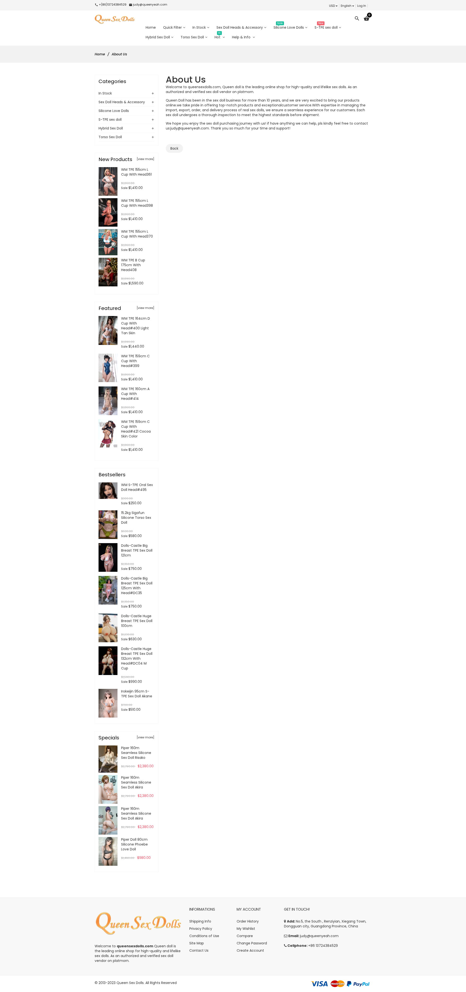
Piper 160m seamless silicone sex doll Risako (136, 752)
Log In (361, 6)
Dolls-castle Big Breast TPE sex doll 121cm (136, 550)
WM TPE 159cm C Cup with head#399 (135, 361)
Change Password (252, 943)
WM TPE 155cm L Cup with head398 (137, 203)
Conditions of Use (204, 935)
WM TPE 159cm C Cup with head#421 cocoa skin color (136, 429)
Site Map (196, 943)
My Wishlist (246, 928)
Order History (248, 921)
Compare (245, 935)
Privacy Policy (200, 928)
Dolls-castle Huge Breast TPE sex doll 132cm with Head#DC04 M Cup (136, 658)
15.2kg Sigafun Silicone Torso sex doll (136, 517)
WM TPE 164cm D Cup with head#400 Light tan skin (135, 325)
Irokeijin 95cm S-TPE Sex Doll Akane (136, 694)
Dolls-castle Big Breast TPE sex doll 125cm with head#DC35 (136, 585)
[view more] (145, 159)
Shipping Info (200, 921)
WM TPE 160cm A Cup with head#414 (135, 393)
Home (100, 54)
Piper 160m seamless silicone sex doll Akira (136, 782)
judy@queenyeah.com (189, 128)
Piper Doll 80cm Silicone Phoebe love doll (134, 844)
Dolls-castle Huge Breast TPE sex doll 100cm (136, 621)
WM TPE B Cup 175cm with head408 (133, 265)
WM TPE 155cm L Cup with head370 (137, 234)
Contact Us (198, 950)
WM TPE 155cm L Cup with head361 (136, 172)
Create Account (250, 950)
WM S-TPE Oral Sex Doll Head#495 (137, 487)
